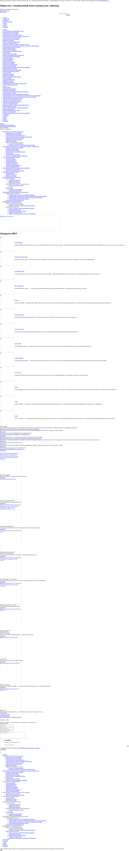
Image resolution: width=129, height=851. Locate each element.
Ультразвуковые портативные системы (13, 98)
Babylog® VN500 (19, 314)
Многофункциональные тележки (11, 110)
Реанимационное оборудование (11, 71)
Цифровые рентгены (8, 80)
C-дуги (5, 86)
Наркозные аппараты (8, 40)
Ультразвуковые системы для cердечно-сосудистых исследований (19, 97)
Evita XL (17, 300)
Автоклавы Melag (7, 58)
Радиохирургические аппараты (11, 39)
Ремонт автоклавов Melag (9, 66)
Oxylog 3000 (18, 343)
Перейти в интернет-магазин (13, 717)
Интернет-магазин (4, 10)
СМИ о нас (6, 20)
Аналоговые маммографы (9, 88)
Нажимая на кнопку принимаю (21, 748)
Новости (5, 25)
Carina (16, 401)
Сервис (5, 23)
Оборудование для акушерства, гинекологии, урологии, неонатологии (21, 45)
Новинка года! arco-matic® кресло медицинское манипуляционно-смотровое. (19, 429)
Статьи (5, 24)
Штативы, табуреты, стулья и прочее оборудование (16, 44)
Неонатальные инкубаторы (10, 49)
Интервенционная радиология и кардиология (14, 83)
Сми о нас (5, 115)
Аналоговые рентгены (8, 79)
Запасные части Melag (8, 63)
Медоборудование (7, 21)
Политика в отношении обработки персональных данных (14, 718)
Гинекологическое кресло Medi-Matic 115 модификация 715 (15, 434)
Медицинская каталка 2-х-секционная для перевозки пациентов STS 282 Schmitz (20, 438)
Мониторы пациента (8, 75)
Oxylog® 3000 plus (19, 329)
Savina (16, 416)
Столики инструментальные (10, 43)
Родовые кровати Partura (9, 48)
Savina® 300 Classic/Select (21, 257)
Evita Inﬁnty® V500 (19, 271)
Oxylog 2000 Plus (19, 358)
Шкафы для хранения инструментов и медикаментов (16, 113)
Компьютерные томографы (10, 68)
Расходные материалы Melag (10, 64)
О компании (6, 19)
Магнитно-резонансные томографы (12, 70)
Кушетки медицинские (9, 109)
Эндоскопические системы (10, 54)
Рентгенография (7, 78)
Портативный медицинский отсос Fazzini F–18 (12, 449)
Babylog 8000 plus (19, 286)
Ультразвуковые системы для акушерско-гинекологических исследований (22, 95)
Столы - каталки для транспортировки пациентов (15, 107)
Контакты (5, 27)
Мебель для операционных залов (11, 41)
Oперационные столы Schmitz (10, 32)
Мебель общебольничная (9, 106)
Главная (5, 17)
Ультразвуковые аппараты (9, 93)
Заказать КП (3, 12)
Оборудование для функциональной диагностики (15, 91)
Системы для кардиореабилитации (12, 99)
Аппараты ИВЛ (7, 72)
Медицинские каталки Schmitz (11, 33)
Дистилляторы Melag (8, 59)
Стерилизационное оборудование (11, 56)
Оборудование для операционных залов (13, 31)
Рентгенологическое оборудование (12, 76)
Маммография (6, 87)
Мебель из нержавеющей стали (11, 102)
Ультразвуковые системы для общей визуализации (16, 94)
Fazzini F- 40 (3, 443)
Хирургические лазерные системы (12, 37)
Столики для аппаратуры (9, 111)
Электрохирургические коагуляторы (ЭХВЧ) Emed (16, 36)
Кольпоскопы (6, 52)
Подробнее (3, 431)
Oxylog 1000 (18, 372)
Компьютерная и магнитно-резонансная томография (16, 67)
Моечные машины (7, 60)
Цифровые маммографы (9, 90)
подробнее (2, 477)
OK (1, 850)
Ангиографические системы (10, 84)
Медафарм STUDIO (15, 720)
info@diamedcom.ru (104, 0)
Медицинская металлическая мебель (12, 101)
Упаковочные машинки (9, 62)
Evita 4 (16, 387)
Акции (4, 118)
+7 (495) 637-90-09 (4, 714)
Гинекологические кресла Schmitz (11, 47)
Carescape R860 (18, 242)
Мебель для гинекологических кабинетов (13, 55)
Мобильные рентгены (8, 82)
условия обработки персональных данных (29, 748)
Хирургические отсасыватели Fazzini (12, 35)
